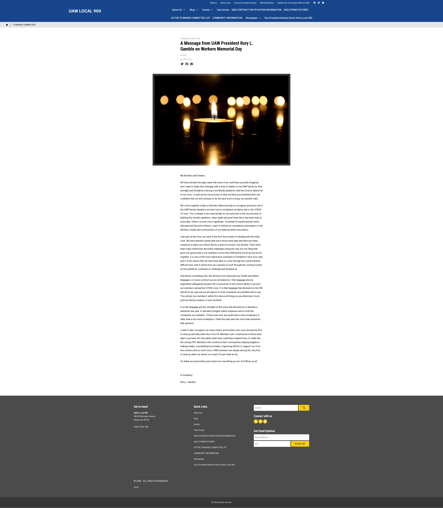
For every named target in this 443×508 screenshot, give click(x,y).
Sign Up (300, 443)
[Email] (191, 64)
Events (206, 9)
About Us (177, 9)
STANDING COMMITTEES (24, 25)
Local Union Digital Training (245, 3)
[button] (304, 408)
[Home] (7, 25)
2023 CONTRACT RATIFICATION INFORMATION (256, 9)
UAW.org (213, 3)
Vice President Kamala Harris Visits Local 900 (288, 17)
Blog (192, 9)
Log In (136, 487)
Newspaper (251, 17)
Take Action (223, 9)
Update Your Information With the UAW (293, 3)
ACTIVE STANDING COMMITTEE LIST (190, 17)
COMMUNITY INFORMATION (227, 17)
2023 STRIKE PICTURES (296, 9)
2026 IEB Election (267, 3)
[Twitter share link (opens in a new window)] (182, 64)
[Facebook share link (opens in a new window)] (187, 64)
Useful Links (225, 3)
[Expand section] (184, 10)
